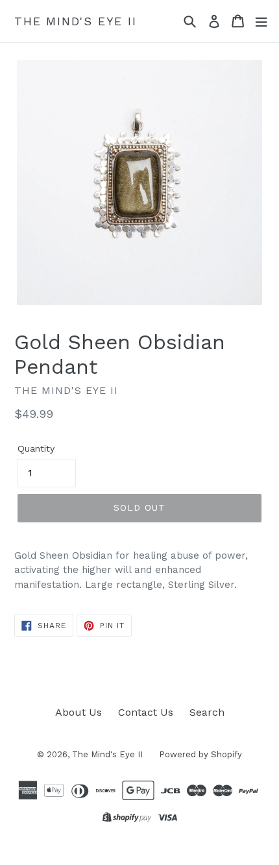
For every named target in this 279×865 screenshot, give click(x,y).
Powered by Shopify (200, 754)
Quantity (36, 448)
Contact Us (145, 712)
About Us (78, 712)
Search (206, 712)
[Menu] (261, 21)
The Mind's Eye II (75, 21)
